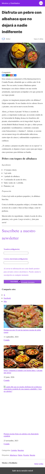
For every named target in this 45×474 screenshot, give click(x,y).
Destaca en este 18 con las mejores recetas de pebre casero (22, 331)
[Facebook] (3, 75)
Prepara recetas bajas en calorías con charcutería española (21, 435)
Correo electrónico (16, 258)
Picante (26, 455)
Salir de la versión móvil (22, 471)
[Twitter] (5, 75)
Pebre (20, 455)
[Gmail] (11, 75)
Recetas (21, 450)
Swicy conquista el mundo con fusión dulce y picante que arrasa (23, 371)
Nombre (12, 249)
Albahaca (13, 455)
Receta (32, 455)
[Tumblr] (7, 75)
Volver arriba (38, 464)
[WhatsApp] (9, 75)
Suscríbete (22, 282)
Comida (6, 340)
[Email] (13, 75)
